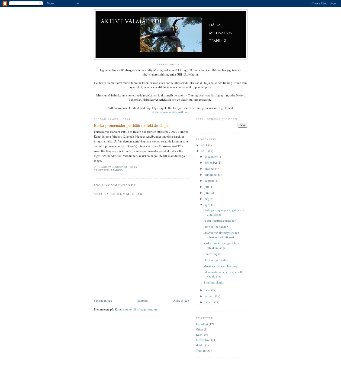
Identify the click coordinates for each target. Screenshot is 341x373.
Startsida (142, 300)
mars (208, 290)
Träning (117, 170)
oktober (210, 168)
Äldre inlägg (181, 300)
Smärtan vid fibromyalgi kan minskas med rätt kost (221, 235)
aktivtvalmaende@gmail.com (170, 112)
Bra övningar (211, 254)
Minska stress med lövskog (220, 266)
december (211, 156)
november (211, 162)
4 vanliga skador (213, 282)
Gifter (199, 329)
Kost (199, 335)
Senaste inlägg (103, 300)
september (211, 174)
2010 (204, 151)
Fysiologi (202, 324)
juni (207, 193)
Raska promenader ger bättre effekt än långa (221, 245)
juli (207, 187)
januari (209, 302)
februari (210, 296)
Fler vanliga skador (215, 226)
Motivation (203, 340)
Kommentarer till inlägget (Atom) (136, 309)
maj (207, 199)
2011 (204, 145)
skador (200, 345)
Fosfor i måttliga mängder (219, 220)
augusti (210, 180)
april (208, 205)
